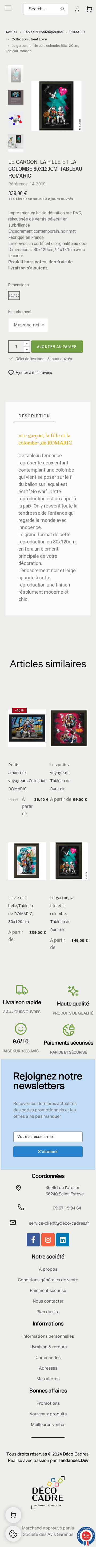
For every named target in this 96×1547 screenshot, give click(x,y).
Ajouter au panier (57, 346)
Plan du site (48, 1312)
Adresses (48, 1368)
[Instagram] (48, 1239)
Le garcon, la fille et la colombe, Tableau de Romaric (61, 913)
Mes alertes (48, 1379)
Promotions (48, 1404)
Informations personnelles (48, 1336)
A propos (48, 1269)
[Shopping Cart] (13, 1515)
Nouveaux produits (48, 1414)
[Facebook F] (33, 1239)
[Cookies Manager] (13, 1534)
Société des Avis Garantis (48, 1535)
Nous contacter (48, 1301)
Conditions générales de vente (48, 1280)
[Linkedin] (62, 1239)
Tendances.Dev (73, 1461)
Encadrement (19, 312)
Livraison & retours (48, 1347)
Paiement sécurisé (48, 1291)
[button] (30, 372)
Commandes (48, 1358)
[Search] (62, 9)
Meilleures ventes (48, 1425)
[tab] (34, 416)
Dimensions (18, 285)
